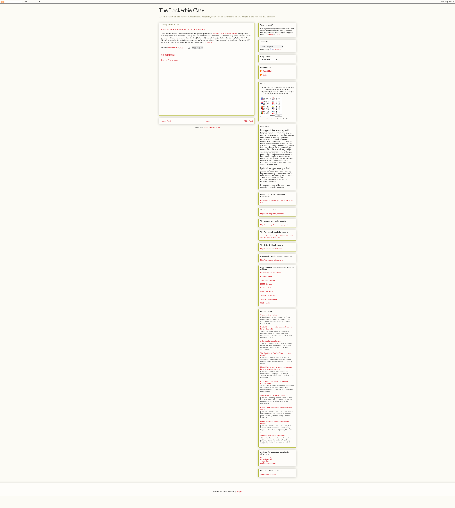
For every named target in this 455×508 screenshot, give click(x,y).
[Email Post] (188, 48)
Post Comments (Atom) (211, 127)
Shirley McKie (265, 303)
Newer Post (166, 121)
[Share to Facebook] (199, 48)
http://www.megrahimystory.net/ (272, 214)
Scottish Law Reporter (268, 299)
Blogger (239, 491)
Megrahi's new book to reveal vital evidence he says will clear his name (276, 368)
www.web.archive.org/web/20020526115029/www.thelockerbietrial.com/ (277, 237)
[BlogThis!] (195, 48)
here (271, 34)
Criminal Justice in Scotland (270, 273)
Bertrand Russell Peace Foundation (225, 34)
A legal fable (264, 462)
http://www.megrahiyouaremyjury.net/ (274, 225)
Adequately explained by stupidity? (273, 435)
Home (207, 121)
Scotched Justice (266, 288)
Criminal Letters (266, 277)
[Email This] (193, 48)
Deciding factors (266, 460)
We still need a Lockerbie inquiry (272, 395)
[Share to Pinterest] (202, 48)
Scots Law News (266, 292)
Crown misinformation (268, 315)
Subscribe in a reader (268, 474)
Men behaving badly (267, 463)
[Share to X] (197, 48)
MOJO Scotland (266, 284)
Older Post (248, 121)
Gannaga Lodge (266, 458)
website (209, 42)
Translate (277, 49)
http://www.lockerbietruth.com (271, 249)
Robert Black (267, 71)
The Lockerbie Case (181, 10)
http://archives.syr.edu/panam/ (271, 260)
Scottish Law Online (267, 295)
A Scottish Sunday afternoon (271, 341)
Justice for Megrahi (267, 280)
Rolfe (265, 75)
